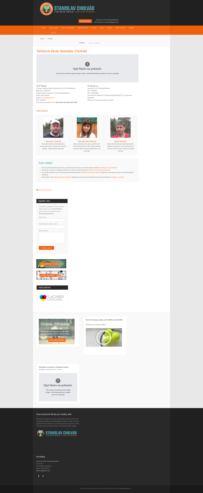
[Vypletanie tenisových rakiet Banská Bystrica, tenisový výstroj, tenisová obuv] (51, 265)
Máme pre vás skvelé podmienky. (99, 170)
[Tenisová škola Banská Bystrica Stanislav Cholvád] (67, 8)
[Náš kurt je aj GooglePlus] (54, 32)
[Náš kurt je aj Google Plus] (43, 476)
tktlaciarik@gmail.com (112, 22)
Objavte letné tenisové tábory (90, 172)
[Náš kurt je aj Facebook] (51, 32)
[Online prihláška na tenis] (57, 331)
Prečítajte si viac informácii (108, 168)
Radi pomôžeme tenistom (62, 177)
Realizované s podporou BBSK (96, 324)
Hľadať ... (82, 43)
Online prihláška (85, 21)
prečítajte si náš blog (117, 177)
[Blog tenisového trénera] (51, 275)
